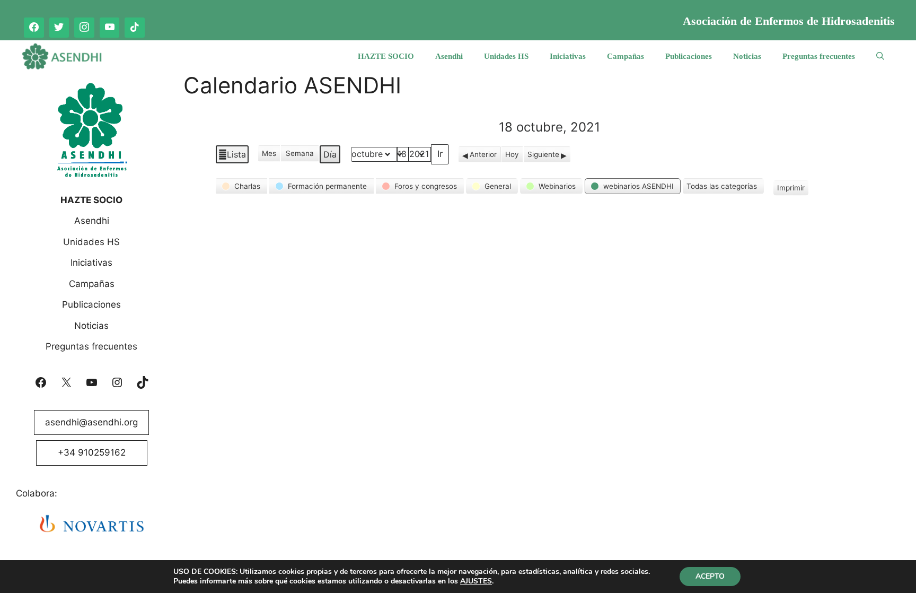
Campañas (625, 56)
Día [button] (330, 154)
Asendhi (449, 56)
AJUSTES (476, 581)
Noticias (747, 56)
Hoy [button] (512, 154)
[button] (241, 186)
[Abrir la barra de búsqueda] (880, 56)
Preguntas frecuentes (818, 56)
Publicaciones (688, 56)
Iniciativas (568, 56)
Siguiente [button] (543, 154)
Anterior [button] (483, 154)
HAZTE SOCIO (386, 56)
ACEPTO (710, 576)
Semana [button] (300, 153)
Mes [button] (269, 153)
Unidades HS (506, 56)
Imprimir (791, 190)
